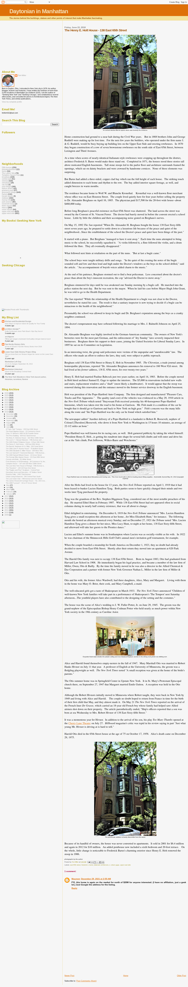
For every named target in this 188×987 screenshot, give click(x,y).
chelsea (5, 181)
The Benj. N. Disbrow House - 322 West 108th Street (24, 438)
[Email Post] (88, 862)
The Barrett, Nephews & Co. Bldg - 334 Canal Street (24, 446)
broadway (6, 177)
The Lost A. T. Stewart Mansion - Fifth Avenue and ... (24, 440)
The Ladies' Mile (8, 173)
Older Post (181, 976)
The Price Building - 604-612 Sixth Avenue (21, 436)
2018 (7, 412)
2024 (7, 398)
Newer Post (69, 976)
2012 (7, 508)
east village (6, 186)
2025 (7, 395)
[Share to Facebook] (100, 862)
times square (7, 206)
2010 (7, 512)
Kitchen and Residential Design (18, 321)
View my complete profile (12, 102)
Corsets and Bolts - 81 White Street (18, 459)
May (8, 485)
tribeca (4, 207)
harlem (4, 194)
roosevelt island (8, 204)
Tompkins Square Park (11, 175)
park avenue (7, 202)
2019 (7, 409)
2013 (7, 506)
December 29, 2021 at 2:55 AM (96, 879)
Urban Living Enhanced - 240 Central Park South (23, 476)
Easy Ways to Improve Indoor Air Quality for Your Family (25, 323)
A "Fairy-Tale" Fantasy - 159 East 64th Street (22, 429)
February (9, 492)
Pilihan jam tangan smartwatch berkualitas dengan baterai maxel (28, 339)
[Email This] (91, 862)
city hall (5, 185)
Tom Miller (22, 75)
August (9, 423)
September (10, 420)
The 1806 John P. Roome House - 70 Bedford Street (24, 448)
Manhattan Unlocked (13, 369)
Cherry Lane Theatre (79, 723)
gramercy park (7, 190)
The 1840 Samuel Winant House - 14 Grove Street (24, 455)
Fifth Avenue (7, 167)
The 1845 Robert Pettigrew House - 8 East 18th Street (25, 442)
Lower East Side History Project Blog (20, 352)
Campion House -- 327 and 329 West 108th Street (23, 463)
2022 (7, 402)
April (8, 487)
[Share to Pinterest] (103, 862)
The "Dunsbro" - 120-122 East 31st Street (21, 468)
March (8, 489)
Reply (74, 888)
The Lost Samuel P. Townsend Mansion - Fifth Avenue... (26, 453)
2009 (7, 515)
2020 (7, 407)
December (10, 414)
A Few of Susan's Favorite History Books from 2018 (23, 346)
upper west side (8, 213)
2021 (7, 405)
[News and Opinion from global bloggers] (11, 528)
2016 (7, 498)
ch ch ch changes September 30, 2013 (19, 364)
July (8, 425)
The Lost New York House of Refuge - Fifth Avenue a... (25, 466)
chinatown (6, 183)
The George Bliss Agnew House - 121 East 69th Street (25, 457)
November (10, 416)
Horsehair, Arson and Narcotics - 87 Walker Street (24, 472)
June (8, 427)
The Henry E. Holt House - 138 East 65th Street (23, 444)
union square (7, 209)
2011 (7, 510)
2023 (7, 400)
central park (6, 179)
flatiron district (7, 188)
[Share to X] (97, 862)
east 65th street (75, 865)
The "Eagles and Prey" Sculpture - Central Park (23, 470)
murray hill (6, 200)
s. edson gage (114, 865)
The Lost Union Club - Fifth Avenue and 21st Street (24, 479)
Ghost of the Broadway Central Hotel (18, 371)
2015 (7, 501)
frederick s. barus (87, 865)
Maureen (76, 879)
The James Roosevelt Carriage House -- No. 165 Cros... (26, 481)
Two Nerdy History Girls (15, 344)
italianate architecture (101, 865)
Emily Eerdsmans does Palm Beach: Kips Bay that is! (24, 331)
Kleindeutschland (9, 169)
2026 (7, 393)
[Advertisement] (86, 953)
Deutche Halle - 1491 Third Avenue (18, 474)
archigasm (9, 337)
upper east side (125, 865)
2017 (7, 496)
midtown (5, 198)
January (9, 494)
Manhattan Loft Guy (13, 362)
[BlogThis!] (94, 862)
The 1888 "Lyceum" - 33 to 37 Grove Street (21, 483)
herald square (7, 196)
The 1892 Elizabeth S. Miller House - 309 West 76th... (25, 451)
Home (125, 976)
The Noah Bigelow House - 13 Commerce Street (23, 431)
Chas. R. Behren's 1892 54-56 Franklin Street (22, 433)
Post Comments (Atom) (86, 981)
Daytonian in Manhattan (38, 11)
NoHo (4, 171)
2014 (7, 503)
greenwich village (9, 192)
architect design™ (12, 329)
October (9, 418)
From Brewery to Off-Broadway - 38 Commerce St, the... (26, 461)
